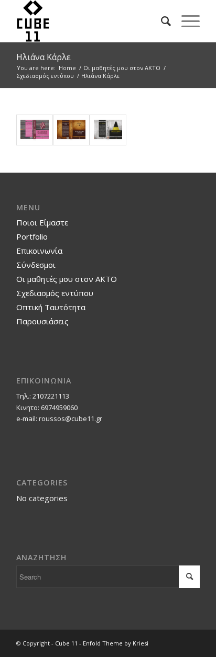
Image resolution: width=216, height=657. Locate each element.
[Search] (160, 21)
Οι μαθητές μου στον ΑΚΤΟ (66, 279)
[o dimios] (34, 130)
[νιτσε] (71, 130)
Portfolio (32, 236)
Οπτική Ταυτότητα (50, 307)
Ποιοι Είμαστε (42, 222)
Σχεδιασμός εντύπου (54, 293)
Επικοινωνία (39, 250)
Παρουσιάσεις (42, 321)
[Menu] (185, 21)
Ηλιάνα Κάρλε (43, 57)
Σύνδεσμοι (36, 264)
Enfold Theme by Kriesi (115, 643)
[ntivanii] (108, 130)
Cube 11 (66, 643)
